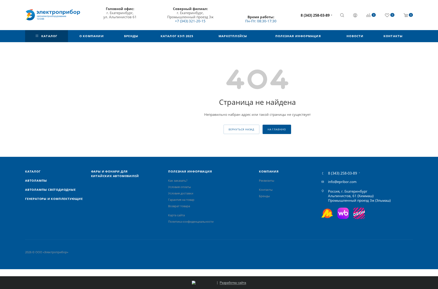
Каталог (33, 171)
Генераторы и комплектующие (54, 199)
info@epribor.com (342, 181)
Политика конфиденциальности (191, 221)
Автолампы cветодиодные (50, 190)
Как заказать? (178, 180)
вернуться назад (241, 129)
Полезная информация (190, 171)
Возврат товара (179, 206)
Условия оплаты (179, 187)
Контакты (266, 190)
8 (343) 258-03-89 (315, 15)
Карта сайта (176, 215)
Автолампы (36, 180)
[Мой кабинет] (355, 15)
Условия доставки (180, 193)
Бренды (264, 196)
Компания (269, 171)
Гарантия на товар (181, 200)
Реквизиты (266, 180)
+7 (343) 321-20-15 (190, 21)
